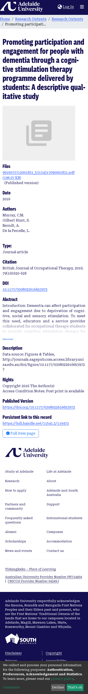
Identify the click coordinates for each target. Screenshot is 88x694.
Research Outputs (31, 19)
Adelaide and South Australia (62, 493)
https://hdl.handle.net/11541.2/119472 (36, 423)
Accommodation (59, 541)
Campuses (55, 532)
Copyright (54, 653)
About (51, 481)
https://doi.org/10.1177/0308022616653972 (39, 407)
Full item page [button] (22, 433)
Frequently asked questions (19, 520)
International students (64, 518)
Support (53, 504)
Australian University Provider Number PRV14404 (43, 577)
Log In (68, 7)
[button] (59, 6)
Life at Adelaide (59, 471)
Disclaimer (13, 653)
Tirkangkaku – (30, 569)
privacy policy (62, 678)
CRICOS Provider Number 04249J (33, 581)
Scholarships (15, 541)
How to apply (15, 490)
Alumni (10, 532)
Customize (11, 687)
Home (5, 19)
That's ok (75, 687)
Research (12, 481)
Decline (58, 687)
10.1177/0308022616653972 (25, 289)
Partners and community (15, 506)
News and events (18, 551)
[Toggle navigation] (82, 7)
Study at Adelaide (19, 471)
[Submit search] (54, 6)
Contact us (55, 551)
